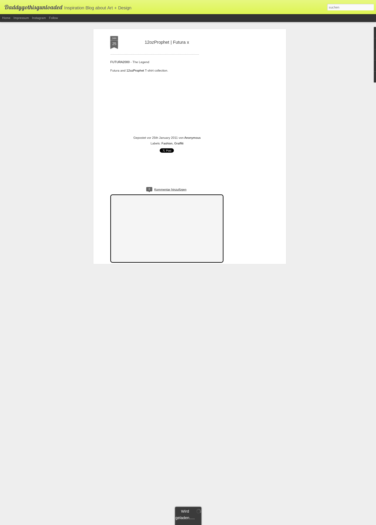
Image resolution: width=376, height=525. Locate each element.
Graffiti (178, 143)
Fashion (167, 143)
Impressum (21, 18)
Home (6, 18)
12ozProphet (135, 70)
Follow (53, 18)
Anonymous (192, 137)
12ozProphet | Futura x (167, 42)
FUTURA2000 (120, 62)
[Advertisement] (247, 102)
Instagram (39, 18)
